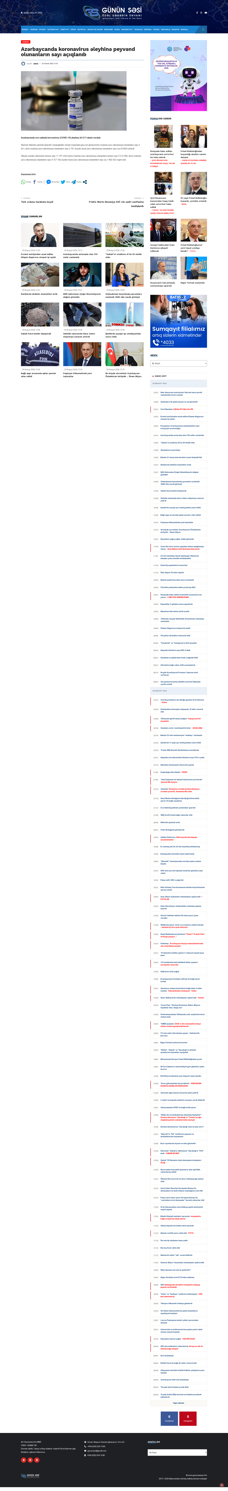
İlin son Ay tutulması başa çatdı (174, 1240)
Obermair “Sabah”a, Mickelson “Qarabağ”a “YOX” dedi (182, 1152)
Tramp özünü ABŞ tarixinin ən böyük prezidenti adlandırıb (181, 1395)
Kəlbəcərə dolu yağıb (170, 971)
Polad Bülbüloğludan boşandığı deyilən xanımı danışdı (193, 157)
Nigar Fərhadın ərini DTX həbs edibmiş (177, 1277)
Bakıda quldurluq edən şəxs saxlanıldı (177, 580)
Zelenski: (180, 790)
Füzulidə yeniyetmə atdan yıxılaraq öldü (178, 587)
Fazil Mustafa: (177, 409)
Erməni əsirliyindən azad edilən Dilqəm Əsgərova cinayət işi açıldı (181, 417)
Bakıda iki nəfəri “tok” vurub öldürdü (176, 1255)
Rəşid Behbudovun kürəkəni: (183, 935)
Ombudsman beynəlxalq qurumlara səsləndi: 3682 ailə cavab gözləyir (180, 482)
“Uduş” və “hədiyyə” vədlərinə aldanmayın (181, 1295)
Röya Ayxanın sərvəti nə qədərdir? (176, 1270)
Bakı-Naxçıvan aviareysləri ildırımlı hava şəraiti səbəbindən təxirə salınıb (181, 393)
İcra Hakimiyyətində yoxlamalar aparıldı (178, 808)
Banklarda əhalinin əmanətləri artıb (39, 294)
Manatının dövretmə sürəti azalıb (175, 611)
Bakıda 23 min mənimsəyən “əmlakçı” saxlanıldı (181, 735)
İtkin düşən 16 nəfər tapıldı (172, 572)
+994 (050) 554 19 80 (96, 1446)
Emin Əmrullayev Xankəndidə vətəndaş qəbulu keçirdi (181, 907)
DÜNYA (73, 29)
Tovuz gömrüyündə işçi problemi (181, 1084)
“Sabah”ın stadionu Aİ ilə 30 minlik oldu (178, 443)
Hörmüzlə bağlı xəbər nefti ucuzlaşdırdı (178, 665)
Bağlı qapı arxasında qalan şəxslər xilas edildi (180, 515)
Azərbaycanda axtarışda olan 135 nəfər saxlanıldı (182, 435)
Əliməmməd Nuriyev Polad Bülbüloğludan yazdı (181, 1059)
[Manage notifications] (222, 1485)
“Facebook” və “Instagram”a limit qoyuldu (178, 643)
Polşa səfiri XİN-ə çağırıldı (172, 880)
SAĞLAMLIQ (165, 29)
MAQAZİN (175, 29)
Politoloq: (182, 944)
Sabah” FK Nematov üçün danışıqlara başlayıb (181, 1161)
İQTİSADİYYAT (53, 29)
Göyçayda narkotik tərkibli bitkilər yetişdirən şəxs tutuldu (183, 1371)
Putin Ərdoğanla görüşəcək (172, 830)
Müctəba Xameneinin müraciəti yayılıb (177, 765)
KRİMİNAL (148, 29)
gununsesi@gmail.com (96, 1451)
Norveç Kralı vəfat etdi (170, 1248)
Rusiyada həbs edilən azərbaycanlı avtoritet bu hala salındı (162, 158)
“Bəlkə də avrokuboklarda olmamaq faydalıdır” (182, 1117)
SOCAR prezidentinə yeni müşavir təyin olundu (180, 1076)
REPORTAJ (81, 29)
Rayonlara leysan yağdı (178, 1339)
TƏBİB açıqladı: (181, 1025)
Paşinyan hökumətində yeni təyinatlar (177, 522)
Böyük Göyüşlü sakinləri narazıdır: (180, 1217)
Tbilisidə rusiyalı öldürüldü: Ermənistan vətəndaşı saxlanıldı (182, 620)
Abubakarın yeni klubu (170, 450)
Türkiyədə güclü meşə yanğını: (181, 720)
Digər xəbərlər (178, 1403)
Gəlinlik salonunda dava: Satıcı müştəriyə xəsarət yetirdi (182, 499)
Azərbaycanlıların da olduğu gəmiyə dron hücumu (182, 701)
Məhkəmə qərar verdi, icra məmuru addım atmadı (182, 926)
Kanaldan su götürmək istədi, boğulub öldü (179, 658)
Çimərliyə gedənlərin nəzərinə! (173, 565)
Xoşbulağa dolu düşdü (173, 772)
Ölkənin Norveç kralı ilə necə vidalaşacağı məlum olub (182, 1180)
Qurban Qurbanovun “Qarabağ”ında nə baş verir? (182, 1127)
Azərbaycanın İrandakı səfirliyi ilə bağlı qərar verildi (180, 980)
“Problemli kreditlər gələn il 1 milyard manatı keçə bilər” (182, 954)
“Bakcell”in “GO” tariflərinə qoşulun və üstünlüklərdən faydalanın (177, 1135)
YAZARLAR (138, 29)
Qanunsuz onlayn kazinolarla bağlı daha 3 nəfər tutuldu (181, 989)
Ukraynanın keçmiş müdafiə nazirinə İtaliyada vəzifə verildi (180, 683)
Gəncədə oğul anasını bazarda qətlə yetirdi (179, 1093)
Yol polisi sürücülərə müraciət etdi (175, 636)
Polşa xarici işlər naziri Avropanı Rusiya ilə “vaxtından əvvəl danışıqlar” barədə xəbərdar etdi (182, 1199)
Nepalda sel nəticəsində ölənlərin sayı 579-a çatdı (182, 757)
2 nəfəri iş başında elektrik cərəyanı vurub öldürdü (183, 1100)
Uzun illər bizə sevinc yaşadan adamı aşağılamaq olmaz (182, 547)
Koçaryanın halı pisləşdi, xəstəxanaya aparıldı (162, 284)
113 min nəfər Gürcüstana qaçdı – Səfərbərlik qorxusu (180, 1034)
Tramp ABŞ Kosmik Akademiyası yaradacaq (180, 750)
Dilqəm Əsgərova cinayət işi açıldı (175, 628)
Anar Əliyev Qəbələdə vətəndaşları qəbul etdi (181, 898)
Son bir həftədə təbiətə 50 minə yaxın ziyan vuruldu (179, 916)
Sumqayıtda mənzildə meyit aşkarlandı (177, 854)
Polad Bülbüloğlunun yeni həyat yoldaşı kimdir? (191, 248)
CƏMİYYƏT (64, 29)
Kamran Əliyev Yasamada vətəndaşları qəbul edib (182, 1262)
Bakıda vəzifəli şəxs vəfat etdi (177, 1233)
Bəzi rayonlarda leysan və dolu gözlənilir (178, 1143)
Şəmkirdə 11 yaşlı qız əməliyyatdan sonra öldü (181, 743)
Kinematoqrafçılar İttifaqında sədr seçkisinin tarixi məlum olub (183, 1015)
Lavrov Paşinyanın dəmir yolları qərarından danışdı (179, 1321)
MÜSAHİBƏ (108, 29)
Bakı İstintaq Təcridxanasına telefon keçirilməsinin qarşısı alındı (183, 888)
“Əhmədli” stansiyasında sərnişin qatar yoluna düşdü (180, 862)
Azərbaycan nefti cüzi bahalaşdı (175, 1380)
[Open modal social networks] (84, 182)
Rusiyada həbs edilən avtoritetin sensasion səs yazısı (181, 596)
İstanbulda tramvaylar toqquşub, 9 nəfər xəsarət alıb (182, 710)
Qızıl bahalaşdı (167, 1356)
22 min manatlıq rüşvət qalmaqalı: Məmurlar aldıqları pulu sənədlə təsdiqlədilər (179, 557)
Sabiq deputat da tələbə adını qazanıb (177, 1226)
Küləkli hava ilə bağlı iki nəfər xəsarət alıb (178, 1363)
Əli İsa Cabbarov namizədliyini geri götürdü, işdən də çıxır (182, 1068)
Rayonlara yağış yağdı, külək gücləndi (177, 539)
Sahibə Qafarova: (179, 838)
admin (35, 64)
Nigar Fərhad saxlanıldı (193, 282)
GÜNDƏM (34, 29)
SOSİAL (117, 29)
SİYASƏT (42, 29)
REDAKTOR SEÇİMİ (95, 29)
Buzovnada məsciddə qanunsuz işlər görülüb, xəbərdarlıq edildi (181, 1171)
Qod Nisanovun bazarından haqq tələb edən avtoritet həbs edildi (162, 205)
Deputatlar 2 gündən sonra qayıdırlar (176, 604)
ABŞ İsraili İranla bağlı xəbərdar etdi (176, 815)
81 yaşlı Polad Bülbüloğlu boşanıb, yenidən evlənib (194, 201)
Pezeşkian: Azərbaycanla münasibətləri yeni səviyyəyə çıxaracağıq (179, 427)
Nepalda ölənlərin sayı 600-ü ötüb (175, 650)
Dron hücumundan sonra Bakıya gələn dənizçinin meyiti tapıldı (182, 1208)
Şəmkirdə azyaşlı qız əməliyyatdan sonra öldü (180, 508)
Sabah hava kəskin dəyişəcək (36, 333)
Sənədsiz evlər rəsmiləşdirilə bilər (181, 728)
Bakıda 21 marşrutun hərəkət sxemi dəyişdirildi (181, 457)
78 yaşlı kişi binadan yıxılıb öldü (175, 1387)
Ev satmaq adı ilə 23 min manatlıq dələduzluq (180, 847)
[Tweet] (65, 182)
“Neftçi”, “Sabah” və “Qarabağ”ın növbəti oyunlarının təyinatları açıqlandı (178, 1051)
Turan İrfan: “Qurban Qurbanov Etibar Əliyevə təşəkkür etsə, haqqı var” (180, 1006)
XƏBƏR (26, 42)
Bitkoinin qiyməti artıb (170, 822)
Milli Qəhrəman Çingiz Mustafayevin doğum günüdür (180, 473)
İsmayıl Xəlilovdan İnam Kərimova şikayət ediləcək (162, 248)
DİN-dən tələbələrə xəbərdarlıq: (182, 1347)
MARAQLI (184, 29)
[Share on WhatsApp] (26, 182)
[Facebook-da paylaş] (37, 182)
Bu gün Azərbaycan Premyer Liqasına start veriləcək (179, 673)
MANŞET (25, 29)
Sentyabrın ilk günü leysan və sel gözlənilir (179, 402)
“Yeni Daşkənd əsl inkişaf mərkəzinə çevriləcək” (181, 780)
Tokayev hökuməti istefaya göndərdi (176, 1303)
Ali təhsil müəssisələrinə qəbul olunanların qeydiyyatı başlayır (179, 1312)
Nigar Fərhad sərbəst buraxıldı (173, 1042)
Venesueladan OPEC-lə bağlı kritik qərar (178, 1107)
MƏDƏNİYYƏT (127, 29)
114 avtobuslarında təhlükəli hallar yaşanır (180, 963)
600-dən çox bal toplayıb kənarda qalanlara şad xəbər (182, 872)
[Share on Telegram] (76, 182)
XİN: (180, 1286)
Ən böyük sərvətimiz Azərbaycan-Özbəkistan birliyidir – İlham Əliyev (181, 531)
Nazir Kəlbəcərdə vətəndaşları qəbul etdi (182, 998)
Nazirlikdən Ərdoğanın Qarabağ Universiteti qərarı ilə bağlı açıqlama (180, 799)
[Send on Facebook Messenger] (53, 182)
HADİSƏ (156, 29)
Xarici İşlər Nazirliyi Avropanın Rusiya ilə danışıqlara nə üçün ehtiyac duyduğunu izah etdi (182, 1189)
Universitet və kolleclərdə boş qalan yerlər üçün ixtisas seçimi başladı (181, 1330)
